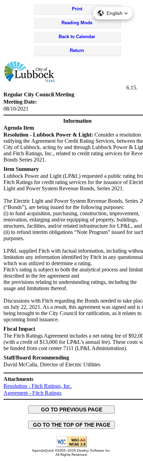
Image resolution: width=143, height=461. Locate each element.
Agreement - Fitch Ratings (32, 393)
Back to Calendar (77, 36)
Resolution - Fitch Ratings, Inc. (37, 386)
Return (77, 50)
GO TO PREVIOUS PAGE (72, 409)
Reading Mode (76, 22)
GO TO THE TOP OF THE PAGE (72, 425)
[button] (113, 13)
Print (77, 8)
